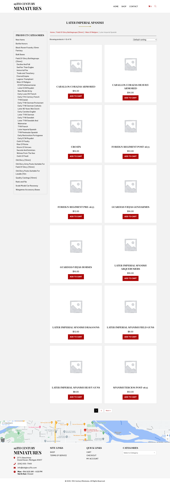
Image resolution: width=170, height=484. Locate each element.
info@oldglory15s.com (27, 468)
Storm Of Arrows (24, 147)
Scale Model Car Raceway (27, 186)
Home (116, 6)
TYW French (23, 126)
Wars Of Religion (24, 82)
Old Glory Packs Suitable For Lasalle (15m (28, 172)
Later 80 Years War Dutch (28, 109)
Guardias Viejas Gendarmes (130, 206)
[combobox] (139, 453)
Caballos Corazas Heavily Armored (130, 86)
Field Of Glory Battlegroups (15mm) (27, 60)
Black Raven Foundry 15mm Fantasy (27, 49)
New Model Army (25, 91)
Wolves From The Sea (26, 153)
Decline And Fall (23, 64)
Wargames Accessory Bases (28, 190)
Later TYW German (26, 115)
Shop (123, 6)
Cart (88, 452)
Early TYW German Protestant (30, 103)
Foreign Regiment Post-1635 (131, 146)
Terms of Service (58, 455)
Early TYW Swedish (26, 118)
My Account (92, 459)
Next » (108, 410)
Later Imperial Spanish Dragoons (75, 327)
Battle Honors (22, 44)
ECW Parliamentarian (27, 85)
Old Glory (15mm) (23, 160)
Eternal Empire (23, 76)
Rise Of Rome (22, 144)
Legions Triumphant (25, 79)
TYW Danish (23, 100)
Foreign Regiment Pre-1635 (76, 206)
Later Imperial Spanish (27, 129)
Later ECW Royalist (26, 88)
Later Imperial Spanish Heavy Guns (76, 387)
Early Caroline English (27, 112)
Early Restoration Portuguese (30, 135)
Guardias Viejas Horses (76, 267)
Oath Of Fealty (23, 141)
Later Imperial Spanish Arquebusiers (130, 267)
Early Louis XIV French (27, 94)
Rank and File (21, 182)
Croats (76, 146)
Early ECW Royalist (26, 138)
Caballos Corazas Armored (75, 86)
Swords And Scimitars (26, 150)
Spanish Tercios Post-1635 (130, 387)
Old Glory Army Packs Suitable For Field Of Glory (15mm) (30, 165)
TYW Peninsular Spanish (28, 132)
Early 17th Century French (28, 97)
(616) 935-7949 (25, 464)
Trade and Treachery (25, 73)
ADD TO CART (76, 96)
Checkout (91, 455)
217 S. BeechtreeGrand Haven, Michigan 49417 (29, 459)
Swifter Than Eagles (25, 67)
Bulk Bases (20, 54)
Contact (133, 6)
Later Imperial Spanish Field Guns (130, 327)
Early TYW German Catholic (29, 106)
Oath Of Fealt (22, 156)
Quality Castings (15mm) (26, 178)
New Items (20, 40)
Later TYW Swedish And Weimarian (28, 122)
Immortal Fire (22, 70)
